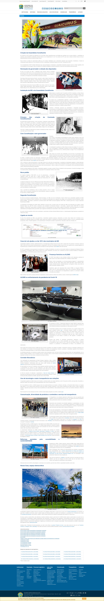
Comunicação (63, 12)
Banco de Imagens (60, 572)
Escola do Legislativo (20, 576)
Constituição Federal (50, 573)
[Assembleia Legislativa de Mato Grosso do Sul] (25, 7)
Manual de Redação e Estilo (61, 580)
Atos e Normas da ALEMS (51, 572)
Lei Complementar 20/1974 (25, 542)
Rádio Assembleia (60, 576)
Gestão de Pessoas (20, 579)
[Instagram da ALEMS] (45, 8)
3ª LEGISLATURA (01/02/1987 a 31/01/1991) (72, 551)
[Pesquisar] (84, 8)
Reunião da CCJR (36, 572)
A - (76, 1)
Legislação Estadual (50, 580)
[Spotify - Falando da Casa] (60, 8)
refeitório (63, 457)
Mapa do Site (71, 577)
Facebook (67, 417)
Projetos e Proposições (37, 569)
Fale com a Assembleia (72, 579)
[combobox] (73, 8)
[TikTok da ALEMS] (53, 8)
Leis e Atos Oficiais (53, 12)
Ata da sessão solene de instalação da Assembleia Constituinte (32, 533)
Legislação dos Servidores (51, 584)
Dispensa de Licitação (82, 572)
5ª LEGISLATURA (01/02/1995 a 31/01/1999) (51, 554)
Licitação (80, 12)
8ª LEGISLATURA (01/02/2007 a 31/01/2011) (51, 556)
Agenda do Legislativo (72, 576)
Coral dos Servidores (20, 577)
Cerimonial (18, 580)
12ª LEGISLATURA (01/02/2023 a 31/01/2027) (72, 558)
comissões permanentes (26, 514)
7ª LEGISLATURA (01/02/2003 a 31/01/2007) (29, 556)
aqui (61, 330)
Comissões (35, 577)
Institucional (25, 12)
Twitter (52, 419)
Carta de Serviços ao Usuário (68, 526)
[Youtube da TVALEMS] (47, 8)
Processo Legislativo (42, 12)
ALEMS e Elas (75, 274)
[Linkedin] (58, 8)
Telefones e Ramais (20, 585)
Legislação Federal (50, 574)
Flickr (81, 419)
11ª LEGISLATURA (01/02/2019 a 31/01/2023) (52, 558)
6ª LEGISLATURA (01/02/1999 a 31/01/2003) (72, 554)
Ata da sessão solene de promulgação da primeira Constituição (32, 534)
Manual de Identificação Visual (62, 581)
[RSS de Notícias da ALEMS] (62, 8)
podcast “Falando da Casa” (57, 525)
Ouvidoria (70, 575)
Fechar (84, 598)
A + (82, 1)
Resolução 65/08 (33, 522)
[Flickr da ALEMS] (56, 8)
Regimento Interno (50, 581)
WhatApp (50, 420)
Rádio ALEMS (81, 412)
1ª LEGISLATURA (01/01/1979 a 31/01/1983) (29, 551)
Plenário (35, 576)
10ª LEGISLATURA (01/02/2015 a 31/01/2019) (30, 558)
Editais (80, 571)
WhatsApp (35, 526)
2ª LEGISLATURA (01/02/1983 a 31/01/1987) (51, 551)
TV (75, 412)
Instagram (75, 419)
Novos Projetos (36, 573)
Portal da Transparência (73, 573)
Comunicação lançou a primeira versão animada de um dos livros (38, 435)
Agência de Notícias (60, 569)
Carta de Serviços (20, 572)
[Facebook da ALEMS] (43, 8)
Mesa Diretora (29, 569)
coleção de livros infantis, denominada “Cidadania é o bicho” (41, 431)
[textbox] (73, 8)
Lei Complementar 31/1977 (25, 543)
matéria (34, 160)
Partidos (28, 571)
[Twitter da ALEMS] (51, 8)
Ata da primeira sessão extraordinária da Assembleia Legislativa (33, 531)
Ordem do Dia (36, 571)
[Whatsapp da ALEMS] (49, 8)
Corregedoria (29, 577)
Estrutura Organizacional (21, 571)
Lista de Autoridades (20, 581)
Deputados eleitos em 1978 (25, 545)
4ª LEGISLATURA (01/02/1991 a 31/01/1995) (29, 554)
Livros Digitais (59, 573)
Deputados (32, 12)
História (18, 569)
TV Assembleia (59, 575)
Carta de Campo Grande (48, 372)
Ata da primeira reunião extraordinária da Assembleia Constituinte (33, 530)
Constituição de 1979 (24, 539)
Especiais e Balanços (60, 571)
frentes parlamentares (72, 511)
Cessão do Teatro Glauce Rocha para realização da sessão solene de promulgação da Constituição (39, 538)
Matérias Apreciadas (37, 575)
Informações (81, 569)
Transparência (72, 12)
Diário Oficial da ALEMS (51, 570)
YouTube (32, 421)
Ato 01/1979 (22, 537)
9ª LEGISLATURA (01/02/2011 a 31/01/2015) (72, 556)
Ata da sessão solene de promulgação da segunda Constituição (32, 535)
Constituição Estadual (50, 576)
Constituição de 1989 (24, 541)
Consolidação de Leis (24, 546)
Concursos (18, 573)
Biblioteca (18, 575)
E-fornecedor (81, 576)
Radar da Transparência (73, 569)
